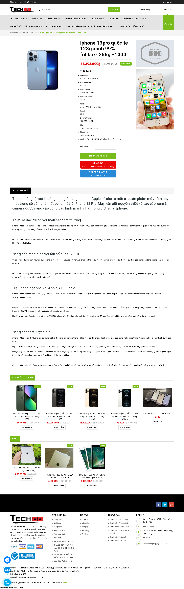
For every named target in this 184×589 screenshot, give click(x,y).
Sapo (65, 583)
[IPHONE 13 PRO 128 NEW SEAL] (157, 398)
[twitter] (164, 504)
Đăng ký (167, 10)
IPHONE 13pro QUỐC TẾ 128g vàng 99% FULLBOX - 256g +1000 (92, 416)
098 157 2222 (148, 526)
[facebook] (158, 504)
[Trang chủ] (22, 10)
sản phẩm (168, 24)
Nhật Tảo (113, 19)
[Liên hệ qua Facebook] (7, 560)
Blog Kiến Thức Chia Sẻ (132, 26)
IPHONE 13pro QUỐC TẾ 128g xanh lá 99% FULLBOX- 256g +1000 (26, 416)
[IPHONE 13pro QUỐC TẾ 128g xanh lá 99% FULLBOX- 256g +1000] (26, 398)
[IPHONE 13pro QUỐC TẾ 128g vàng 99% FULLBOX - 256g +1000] (92, 398)
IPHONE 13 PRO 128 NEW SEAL (157, 414)
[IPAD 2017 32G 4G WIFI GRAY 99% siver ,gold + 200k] (92, 458)
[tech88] (29, 519)
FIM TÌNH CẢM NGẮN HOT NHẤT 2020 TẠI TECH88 (89, 26)
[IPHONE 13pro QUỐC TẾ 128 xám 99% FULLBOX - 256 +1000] (59, 398)
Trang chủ (19, 19)
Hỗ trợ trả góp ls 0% (75, 19)
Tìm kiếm (114, 9)
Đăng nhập (145, 10)
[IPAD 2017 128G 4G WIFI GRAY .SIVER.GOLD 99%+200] (59, 458)
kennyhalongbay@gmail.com (155, 544)
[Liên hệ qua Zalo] (7, 570)
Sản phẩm (52, 19)
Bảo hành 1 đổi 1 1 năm (134, 19)
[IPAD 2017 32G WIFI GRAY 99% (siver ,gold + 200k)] (26, 454)
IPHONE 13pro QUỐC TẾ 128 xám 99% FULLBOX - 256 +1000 (59, 416)
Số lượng (84, 147)
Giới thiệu (37, 19)
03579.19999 (148, 538)
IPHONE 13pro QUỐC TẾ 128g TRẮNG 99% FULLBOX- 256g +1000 (124, 416)
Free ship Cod (97, 19)
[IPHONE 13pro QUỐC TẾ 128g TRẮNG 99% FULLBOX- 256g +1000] (125, 398)
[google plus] (171, 504)
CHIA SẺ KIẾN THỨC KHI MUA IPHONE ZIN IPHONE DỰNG (36, 26)
